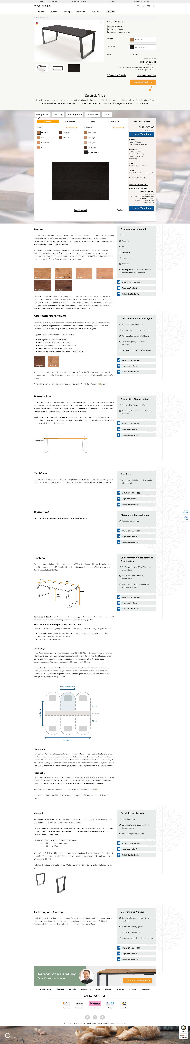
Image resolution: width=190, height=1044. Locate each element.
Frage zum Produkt (117, 75)
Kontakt (108, 989)
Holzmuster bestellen (146, 75)
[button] (142, 39)
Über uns (132, 989)
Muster (107, 114)
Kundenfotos (95, 12)
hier (100, 384)
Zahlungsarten (75, 114)
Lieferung (58, 114)
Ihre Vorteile (92, 114)
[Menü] (187, 1025)
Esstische (40, 12)
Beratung (66, 12)
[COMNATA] (42, 6)
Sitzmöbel (53, 12)
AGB (98, 989)
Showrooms (80, 12)
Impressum (146, 989)
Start (35, 17)
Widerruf (120, 989)
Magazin (72, 989)
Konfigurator (42, 114)
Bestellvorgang (45, 989)
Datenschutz (86, 989)
